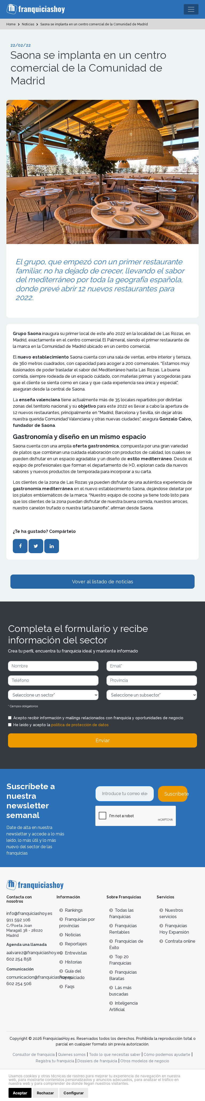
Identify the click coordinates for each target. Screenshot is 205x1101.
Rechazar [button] (45, 1093)
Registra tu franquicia (55, 1061)
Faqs (69, 986)
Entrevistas (76, 952)
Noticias (73, 934)
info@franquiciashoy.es (29, 913)
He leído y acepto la (61, 725)
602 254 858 (18, 959)
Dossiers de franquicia (97, 1061)
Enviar (103, 740)
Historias (73, 962)
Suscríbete (175, 794)
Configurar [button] (74, 1093)
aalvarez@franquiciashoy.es (34, 952)
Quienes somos (72, 1054)
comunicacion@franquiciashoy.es (39, 977)
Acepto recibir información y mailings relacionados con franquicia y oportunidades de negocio (98, 718)
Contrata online (180, 941)
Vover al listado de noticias (102, 581)
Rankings (74, 910)
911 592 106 (18, 919)
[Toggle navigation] (191, 9)
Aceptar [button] (20, 1093)
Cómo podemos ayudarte (167, 1054)
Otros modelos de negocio (144, 1061)
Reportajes (76, 943)
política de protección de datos (80, 725)
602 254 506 (18, 983)
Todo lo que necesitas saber (114, 1054)
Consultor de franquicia (34, 1054)
